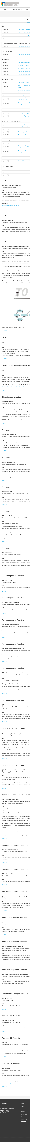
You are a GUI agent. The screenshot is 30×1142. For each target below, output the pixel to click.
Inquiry (28, 1135)
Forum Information (16, 9)
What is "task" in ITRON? (24, 82)
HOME (5, 9)
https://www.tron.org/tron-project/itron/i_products (13, 386)
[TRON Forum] (10, 5)
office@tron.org (6, 1112)
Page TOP (4, 209)
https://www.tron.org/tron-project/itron (10, 205)
